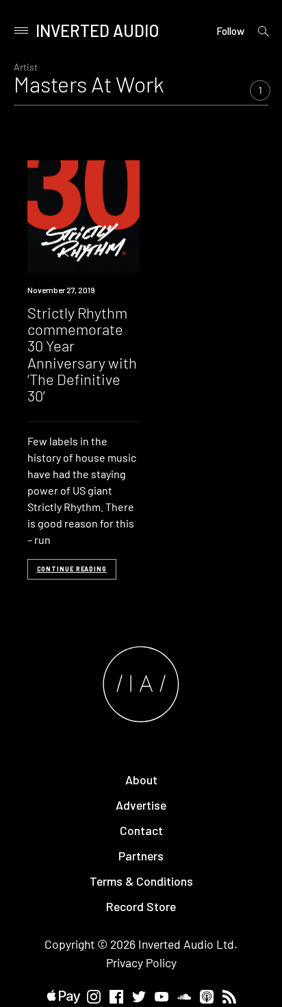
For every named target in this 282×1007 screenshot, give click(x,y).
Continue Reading (72, 569)
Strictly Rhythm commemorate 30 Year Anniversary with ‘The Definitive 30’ (82, 353)
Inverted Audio (97, 30)
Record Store (141, 906)
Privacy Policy (141, 962)
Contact (141, 830)
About (141, 779)
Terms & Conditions (141, 880)
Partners (141, 855)
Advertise (141, 804)
